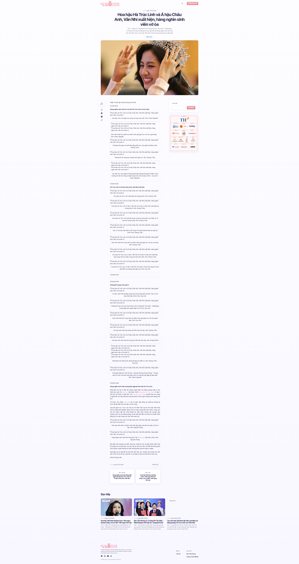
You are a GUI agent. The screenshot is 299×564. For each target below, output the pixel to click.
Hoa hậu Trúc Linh (139, 394)
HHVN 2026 (149, 36)
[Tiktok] (111, 556)
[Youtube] (108, 556)
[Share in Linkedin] (101, 116)
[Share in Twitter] (101, 110)
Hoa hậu (125, 392)
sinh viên (127, 402)
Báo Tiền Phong (191, 554)
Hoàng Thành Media (192, 557)
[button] (182, 3)
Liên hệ (178, 554)
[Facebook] (101, 556)
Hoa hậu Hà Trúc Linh (146, 392)
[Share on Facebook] (101, 113)
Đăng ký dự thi (192, 3)
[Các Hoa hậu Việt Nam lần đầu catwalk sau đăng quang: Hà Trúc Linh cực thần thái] (182, 507)
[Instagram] (104, 556)
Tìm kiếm (174, 103)
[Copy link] (101, 120)
